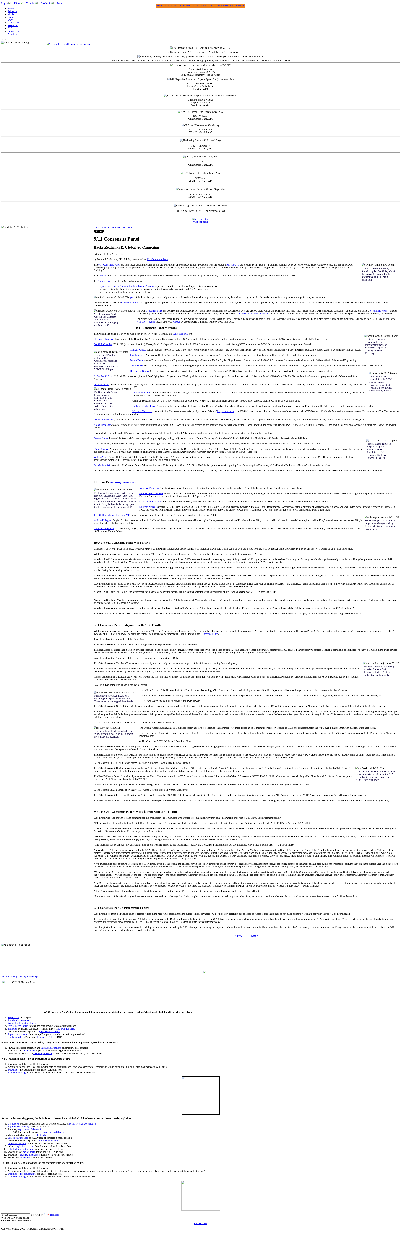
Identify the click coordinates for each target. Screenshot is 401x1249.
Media (11, 14)
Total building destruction (20, 1149)
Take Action (14, 22)
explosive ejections (25, 1146)
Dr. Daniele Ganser (139, 371)
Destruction (13, 1123)
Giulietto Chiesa (138, 349)
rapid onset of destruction (30, 1129)
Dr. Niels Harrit (101, 384)
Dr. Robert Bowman (104, 339)
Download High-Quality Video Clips (20, 976)
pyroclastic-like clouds (49, 1031)
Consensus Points (130, 302)
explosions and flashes (53, 1132)
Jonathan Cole (137, 355)
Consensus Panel (154, 310)
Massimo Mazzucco (142, 411)
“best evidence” (106, 281)
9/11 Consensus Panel (157, 259)
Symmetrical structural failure (22, 1023)
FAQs (10, 28)
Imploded (12, 1028)
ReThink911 (232, 264)
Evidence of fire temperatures (22, 1173)
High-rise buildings (17, 1072)
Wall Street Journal (145, 321)
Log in (4, 3)
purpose (102, 275)
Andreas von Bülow (104, 528)
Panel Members (180, 333)
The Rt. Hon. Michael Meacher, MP (111, 515)
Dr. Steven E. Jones (142, 392)
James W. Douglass (149, 488)
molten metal (29, 1050)
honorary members (121, 482)
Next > (254, 935)
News (97, 227)
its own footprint (66, 1028)
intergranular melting (51, 1047)
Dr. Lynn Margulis (148, 507)
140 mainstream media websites (253, 313)
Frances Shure (101, 438)
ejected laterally (38, 1135)
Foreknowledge (15, 1037)
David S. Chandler (103, 344)
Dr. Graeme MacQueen (144, 406)
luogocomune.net (225, 411)
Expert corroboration (18, 1034)
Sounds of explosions (18, 1020)
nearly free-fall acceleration (82, 1123)
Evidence (12, 11)
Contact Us (13, 31)
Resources (13, 25)
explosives (25, 1157)
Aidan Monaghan (102, 424)
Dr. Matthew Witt (102, 465)
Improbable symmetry (18, 1126)
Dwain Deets (136, 360)
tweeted (176, 321)
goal (132, 297)
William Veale (101, 457)
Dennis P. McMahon (104, 419)
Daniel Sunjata (101, 449)
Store (10, 19)
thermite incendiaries (30, 1154)
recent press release (379, 310)
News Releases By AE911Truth (117, 227)
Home (11, 8)
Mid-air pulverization (18, 1137)
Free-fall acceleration (18, 1025)
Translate (54, 1214)
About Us (12, 34)
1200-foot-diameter (17, 1143)
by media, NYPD (46, 1037)
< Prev (238, 935)
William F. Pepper (102, 520)
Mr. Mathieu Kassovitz (150, 501)
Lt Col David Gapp (103, 376)
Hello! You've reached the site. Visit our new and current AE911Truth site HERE (200, 5)
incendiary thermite (42, 1053)
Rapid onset (13, 1017)
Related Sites (200, 1223)
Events (11, 17)
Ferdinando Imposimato (151, 493)
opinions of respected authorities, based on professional (127, 286)
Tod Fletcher (136, 365)
